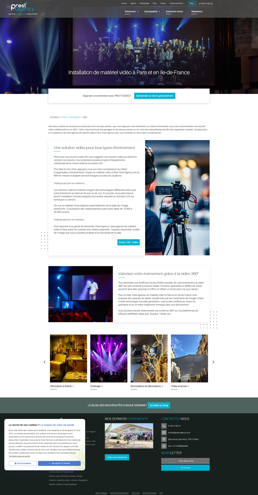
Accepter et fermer (60, 463)
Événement (130, 11)
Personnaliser (24, 463)
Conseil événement (176, 3)
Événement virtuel (174, 11)
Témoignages (144, 3)
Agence (133, 3)
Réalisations (196, 11)
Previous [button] (44, 362)
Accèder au (159, 405)
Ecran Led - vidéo (128, 242)
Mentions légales (101, 493)
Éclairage (95, 386)
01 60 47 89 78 (206, 3)
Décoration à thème (61, 386)
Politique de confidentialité (119, 493)
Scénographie (150, 11)
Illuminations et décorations (146, 386)
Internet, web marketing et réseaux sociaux (66, 476)
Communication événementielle (61, 472)
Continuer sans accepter (19, 456)
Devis (155, 3)
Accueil (124, 3)
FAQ (161, 493)
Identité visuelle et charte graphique (63, 484)
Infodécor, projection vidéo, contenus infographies (68, 480)
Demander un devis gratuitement (154, 95)
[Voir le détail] (129, 436)
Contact (163, 3)
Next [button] (213, 362)
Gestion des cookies (149, 493)
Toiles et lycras (179, 386)
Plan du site (135, 493)
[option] (68, 362)
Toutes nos (117, 457)
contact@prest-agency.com (179, 433)
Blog (191, 3)
